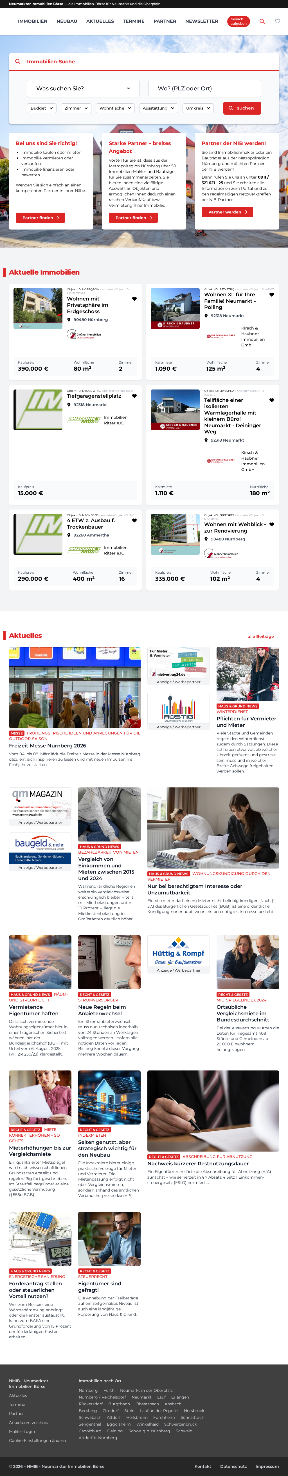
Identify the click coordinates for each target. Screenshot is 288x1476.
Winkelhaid (147, 1424)
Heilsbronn (137, 1417)
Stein (129, 1410)
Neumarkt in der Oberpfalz (146, 1390)
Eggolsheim (119, 1424)
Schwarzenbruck (180, 1424)
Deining (115, 1430)
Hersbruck (194, 1410)
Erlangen (180, 1397)
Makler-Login (22, 1431)
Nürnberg (88, 1390)
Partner (165, 21)
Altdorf (114, 1417)
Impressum (267, 1466)
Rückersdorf (91, 1403)
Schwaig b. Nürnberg (149, 1430)
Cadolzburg (90, 1430)
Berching (88, 1410)
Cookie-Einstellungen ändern (37, 1440)
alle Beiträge (263, 636)
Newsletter (201, 21)
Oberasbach (147, 1403)
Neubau (67, 21)
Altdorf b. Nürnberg (98, 1437)
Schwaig (184, 1430)
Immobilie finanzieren (42, 169)
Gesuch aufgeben (239, 21)
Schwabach (90, 1417)
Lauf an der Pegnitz (159, 1410)
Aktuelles (100, 21)
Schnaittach (192, 1417)
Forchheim (164, 1417)
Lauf (161, 1397)
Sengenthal (90, 1424)
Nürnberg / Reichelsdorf (102, 1397)
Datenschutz (233, 1466)
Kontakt (203, 1466)
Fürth (109, 1390)
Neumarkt (142, 1397)
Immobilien (33, 21)
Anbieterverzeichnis (28, 1422)
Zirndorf (111, 1410)
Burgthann (119, 1403)
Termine (134, 21)
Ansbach (173, 1403)
